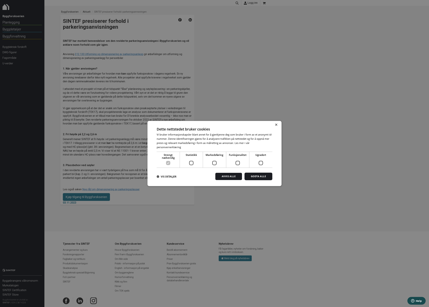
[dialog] (214, 153)
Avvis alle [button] (229, 176)
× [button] (276, 125)
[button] (166, 176)
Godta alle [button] (258, 176)
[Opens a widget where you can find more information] (416, 301)
